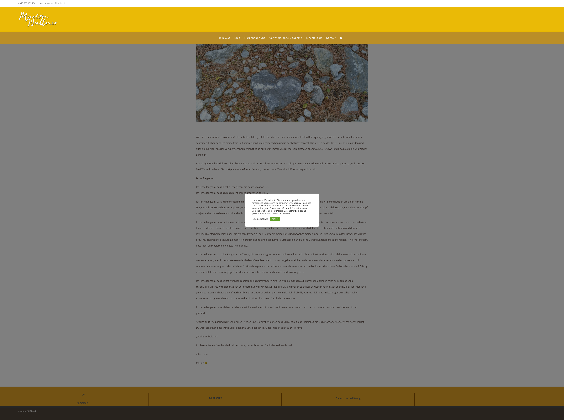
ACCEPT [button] (275, 218)
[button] (341, 38)
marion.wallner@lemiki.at (52, 3)
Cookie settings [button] (260, 218)
